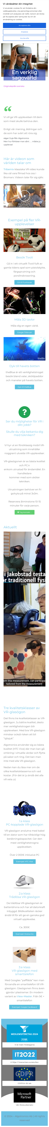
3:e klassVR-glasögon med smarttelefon (24, 970)
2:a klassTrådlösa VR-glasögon (24, 895)
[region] (24, 21)
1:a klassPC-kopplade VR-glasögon (24, 822)
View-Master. (24, 996)
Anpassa (24, 32)
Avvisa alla (24, 38)
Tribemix (9, 169)
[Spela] (24, 58)
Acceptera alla (24, 25)
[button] (3, 58)
